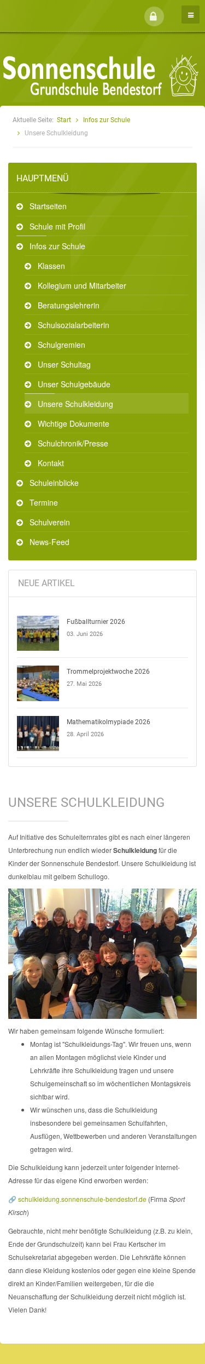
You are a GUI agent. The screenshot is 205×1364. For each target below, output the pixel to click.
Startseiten (48, 205)
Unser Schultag (64, 364)
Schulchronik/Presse (73, 443)
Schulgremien (61, 344)
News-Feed (49, 541)
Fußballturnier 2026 (96, 622)
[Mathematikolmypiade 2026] (38, 733)
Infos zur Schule (106, 120)
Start (64, 120)
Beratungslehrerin (68, 305)
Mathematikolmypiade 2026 (108, 722)
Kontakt (51, 462)
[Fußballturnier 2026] (38, 633)
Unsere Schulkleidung (75, 403)
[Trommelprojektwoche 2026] (38, 683)
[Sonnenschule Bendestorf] (59, 7)
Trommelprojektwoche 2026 (108, 671)
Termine (44, 502)
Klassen (51, 265)
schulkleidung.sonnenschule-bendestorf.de (82, 1198)
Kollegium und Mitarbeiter (82, 285)
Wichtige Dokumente (73, 423)
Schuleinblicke (54, 482)
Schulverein (50, 522)
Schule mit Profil (57, 226)
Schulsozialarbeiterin (73, 324)
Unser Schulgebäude (74, 384)
